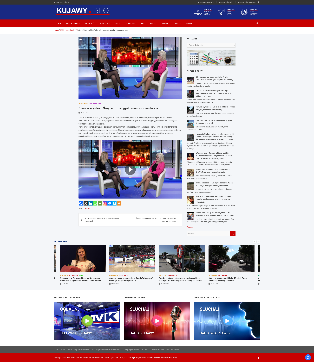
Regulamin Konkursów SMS (84, 350)
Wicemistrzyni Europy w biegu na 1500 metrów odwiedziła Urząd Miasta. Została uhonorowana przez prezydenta (214, 156)
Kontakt (189, 23)
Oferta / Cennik (66, 350)
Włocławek (105, 23)
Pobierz (176, 23)
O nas (56, 350)
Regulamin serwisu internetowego (109, 350)
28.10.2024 (84, 113)
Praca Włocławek (172, 350)
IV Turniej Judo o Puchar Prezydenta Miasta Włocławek (102, 220)
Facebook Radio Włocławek (246, 2)
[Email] (100, 203)
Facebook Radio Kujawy (226, 2)
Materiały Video (72, 23)
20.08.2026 (65, 284)
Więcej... (190, 227)
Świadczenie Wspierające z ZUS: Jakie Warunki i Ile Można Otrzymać (156, 220)
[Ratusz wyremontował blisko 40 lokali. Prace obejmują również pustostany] (190, 110)
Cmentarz (86, 208)
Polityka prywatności (131, 350)
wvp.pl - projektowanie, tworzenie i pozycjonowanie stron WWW (153, 358)
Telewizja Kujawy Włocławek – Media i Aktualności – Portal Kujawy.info (92, 358)
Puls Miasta (73, 275)
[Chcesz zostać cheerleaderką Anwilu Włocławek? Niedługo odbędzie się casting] (190, 80)
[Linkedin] (90, 203)
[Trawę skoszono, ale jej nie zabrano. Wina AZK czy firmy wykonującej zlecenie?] (190, 186)
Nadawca (145, 350)
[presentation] (254, 241)
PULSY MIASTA (60, 241)
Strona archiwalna (157, 350)
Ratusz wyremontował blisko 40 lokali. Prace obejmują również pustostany (228, 279)
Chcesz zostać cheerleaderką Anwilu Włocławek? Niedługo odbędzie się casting (131, 279)
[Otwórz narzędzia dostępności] (308, 357)
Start (58, 23)
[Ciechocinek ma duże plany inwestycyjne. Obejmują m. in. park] (190, 124)
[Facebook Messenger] (109, 203)
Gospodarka (130, 23)
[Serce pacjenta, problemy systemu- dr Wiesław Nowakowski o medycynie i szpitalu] (190, 216)
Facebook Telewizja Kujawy (206, 2)
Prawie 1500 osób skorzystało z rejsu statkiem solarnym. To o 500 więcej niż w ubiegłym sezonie (213, 93)
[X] (86, 203)
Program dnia (95, 103)
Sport (142, 23)
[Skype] (114, 203)
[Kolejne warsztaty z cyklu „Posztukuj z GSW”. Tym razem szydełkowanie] (190, 172)
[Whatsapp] (95, 203)
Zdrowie (164, 23)
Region (117, 23)
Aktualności (90, 23)
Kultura (153, 23)
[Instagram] (105, 203)
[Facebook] (258, 2)
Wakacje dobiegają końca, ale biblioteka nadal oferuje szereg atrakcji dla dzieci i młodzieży (213, 199)
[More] (119, 203)
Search (233, 233)
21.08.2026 (115, 284)
